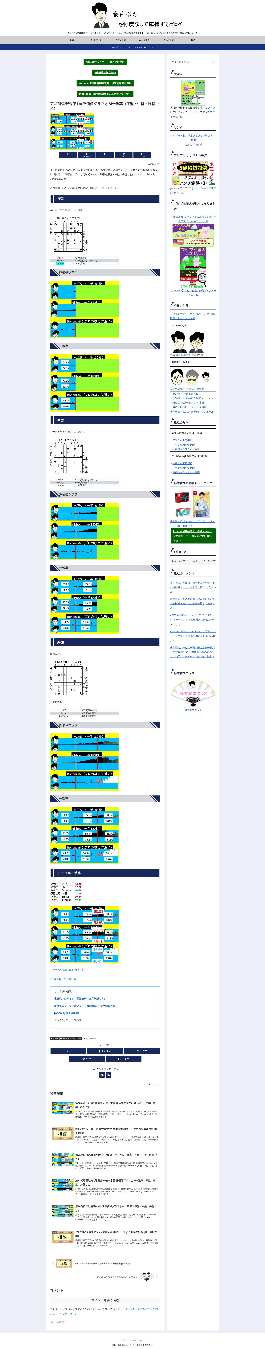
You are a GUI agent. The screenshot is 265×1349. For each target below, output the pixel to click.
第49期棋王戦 (91, 1038)
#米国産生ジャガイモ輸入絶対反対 (105, 61)
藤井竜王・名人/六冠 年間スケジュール (192, 411)
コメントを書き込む (105, 1300)
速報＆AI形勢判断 (182, 440)
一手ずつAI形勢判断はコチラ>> (67, 970)
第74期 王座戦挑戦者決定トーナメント (194, 398)
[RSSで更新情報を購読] (108, 1075)
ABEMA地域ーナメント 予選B (189, 407)
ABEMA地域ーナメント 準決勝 (187, 389)
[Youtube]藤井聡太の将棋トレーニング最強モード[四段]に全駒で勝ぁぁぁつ (192, 536)
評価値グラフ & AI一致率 (72, 1038)
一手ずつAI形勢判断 (184, 444)
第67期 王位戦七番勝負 (183, 354)
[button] (142, 155)
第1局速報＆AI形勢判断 (63, 979)
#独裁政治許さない (105, 72)
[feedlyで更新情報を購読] (102, 1075)
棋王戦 (55, 1038)
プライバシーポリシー (132, 1340)
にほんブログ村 (193, 144)
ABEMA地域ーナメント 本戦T (189, 402)
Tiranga (210, 603)
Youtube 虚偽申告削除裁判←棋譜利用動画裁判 (105, 83)
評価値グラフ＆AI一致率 (186, 449)
